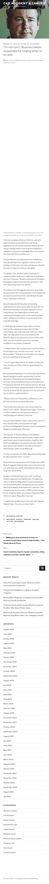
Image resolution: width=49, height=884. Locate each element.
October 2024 (9, 671)
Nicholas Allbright (30, 44)
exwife (19, 519)
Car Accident (8, 815)
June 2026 (7, 634)
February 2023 (9, 764)
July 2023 (7, 741)
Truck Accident (9, 853)
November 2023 (10, 722)
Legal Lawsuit (9, 829)
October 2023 (9, 727)
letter (10, 521)
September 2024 (10, 676)
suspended (19, 521)
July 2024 (7, 685)
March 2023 (8, 759)
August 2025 (8, 643)
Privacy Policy (8, 878)
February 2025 (9, 653)
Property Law (8, 843)
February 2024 (9, 708)
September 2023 (10, 732)
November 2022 (10, 778)
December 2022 (10, 773)
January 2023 (8, 769)
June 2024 (7, 690)
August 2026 (8, 629)
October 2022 (9, 783)
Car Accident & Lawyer (24, 3)
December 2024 (10, 662)
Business (11, 519)
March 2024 (8, 704)
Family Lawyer (9, 820)
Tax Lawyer (8, 848)
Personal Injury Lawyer (12, 839)
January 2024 (8, 713)
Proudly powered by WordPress (26, 878)
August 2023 (8, 736)
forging (27, 519)
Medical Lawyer (9, 834)
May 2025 (7, 648)
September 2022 (10, 787)
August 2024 (8, 681)
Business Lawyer (15, 516)
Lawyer (35, 519)
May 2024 (7, 695)
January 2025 (8, 657)
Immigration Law (10, 825)
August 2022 (8, 792)
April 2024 (7, 699)
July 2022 (7, 797)
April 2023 (7, 755)
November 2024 (10, 667)
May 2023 (7, 750)
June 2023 (7, 745)
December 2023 (10, 718)
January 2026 (8, 639)
